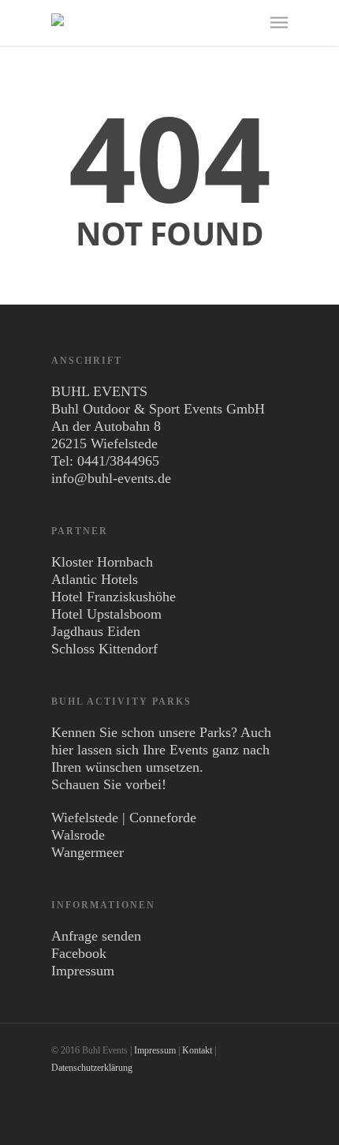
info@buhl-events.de (111, 478)
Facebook (78, 953)
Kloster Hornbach (102, 562)
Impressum (82, 970)
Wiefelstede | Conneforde (123, 817)
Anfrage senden (96, 936)
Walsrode (78, 835)
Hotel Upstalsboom (106, 614)
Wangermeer (87, 852)
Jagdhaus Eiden (95, 631)
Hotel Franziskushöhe (113, 596)
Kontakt (197, 1050)
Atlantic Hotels (94, 579)
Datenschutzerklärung (91, 1067)
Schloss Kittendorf (104, 649)
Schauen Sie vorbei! (108, 784)
